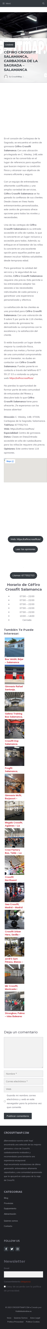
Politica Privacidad (15, 1322)
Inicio (9, 1318)
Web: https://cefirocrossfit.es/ (25, 539)
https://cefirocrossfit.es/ (21, 378)
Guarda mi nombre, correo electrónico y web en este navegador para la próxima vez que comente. (24, 1101)
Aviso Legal (35, 1318)
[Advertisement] (23, 112)
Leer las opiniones (25, 549)
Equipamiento (10, 1208)
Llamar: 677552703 (23, 575)
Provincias (8, 1203)
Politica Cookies (33, 1322)
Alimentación (10, 1214)
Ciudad (9, 45)
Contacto (8, 1226)
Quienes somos (11, 1221)
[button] (43, 3)
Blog (6, 1198)
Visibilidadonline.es (23, 1311)
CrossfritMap (17, 77)
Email (6, 1268)
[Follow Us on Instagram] (17, 1249)
